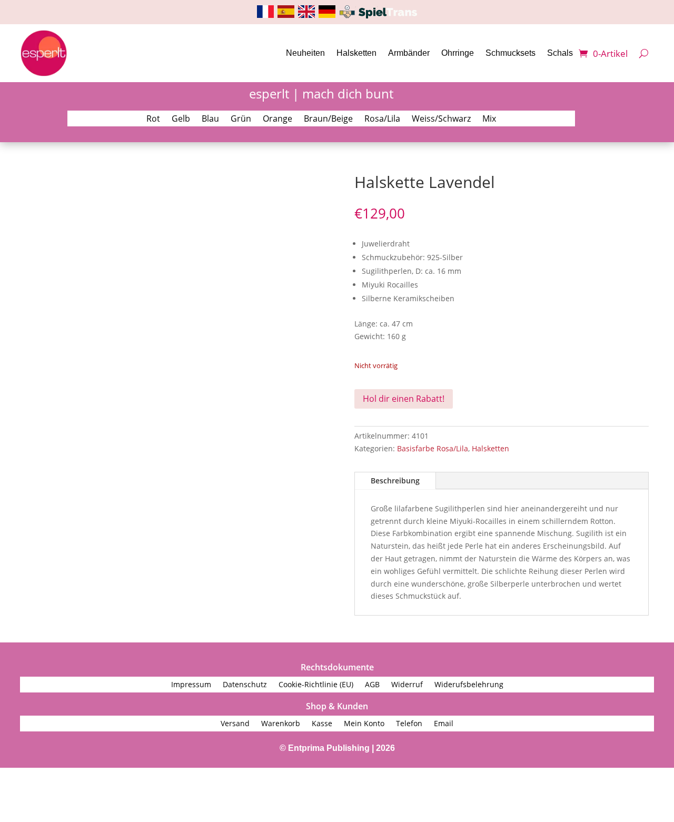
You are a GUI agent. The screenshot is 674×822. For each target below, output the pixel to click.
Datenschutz (245, 685)
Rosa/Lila (382, 119)
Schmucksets (510, 52)
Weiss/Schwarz (441, 119)
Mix (489, 119)
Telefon (409, 724)
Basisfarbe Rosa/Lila (432, 448)
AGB (372, 685)
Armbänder (409, 52)
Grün (241, 119)
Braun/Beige (328, 119)
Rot (153, 119)
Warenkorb (280, 724)
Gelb (181, 119)
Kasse (322, 724)
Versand (235, 724)
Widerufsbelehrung (468, 685)
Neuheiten (305, 52)
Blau (210, 119)
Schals (560, 52)
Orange (277, 119)
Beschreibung (395, 481)
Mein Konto (364, 724)
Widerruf (407, 685)
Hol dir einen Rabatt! (403, 398)
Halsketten (356, 52)
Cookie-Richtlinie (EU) (316, 685)
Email (443, 724)
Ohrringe (457, 52)
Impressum (191, 685)
